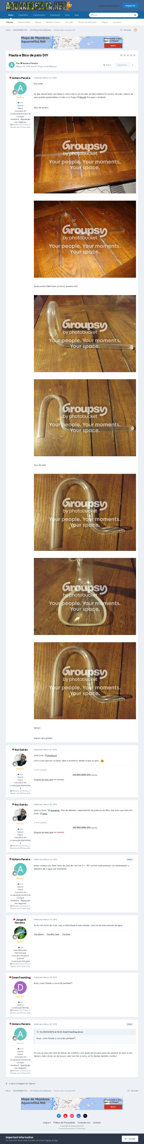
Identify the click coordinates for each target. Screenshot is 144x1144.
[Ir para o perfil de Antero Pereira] (12, 65)
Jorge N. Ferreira (21, 921)
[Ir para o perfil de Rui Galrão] (20, 759)
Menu (10, 15)
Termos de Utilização (87, 22)
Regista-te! (130, 6)
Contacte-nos (84, 1122)
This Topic (123, 15)
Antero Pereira (30, 63)
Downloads (55, 15)
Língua (46, 1122)
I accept (131, 1138)
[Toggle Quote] (38, 1032)
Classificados (39, 15)
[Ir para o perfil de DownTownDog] (20, 987)
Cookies (97, 1122)
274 (21, 103)
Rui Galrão (21, 749)
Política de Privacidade (64, 1122)
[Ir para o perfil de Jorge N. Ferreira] (20, 932)
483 (21, 774)
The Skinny (39, 934)
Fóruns (9, 22)
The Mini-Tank (53, 934)
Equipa (38, 22)
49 (21, 1002)
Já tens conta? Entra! (109, 6)
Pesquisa (117, 22)
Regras (105, 22)
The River (66, 934)
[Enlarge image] (81, 97)
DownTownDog (21, 977)
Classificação (24, 22)
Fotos (67, 15)
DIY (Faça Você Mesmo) (45, 66)
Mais (77, 15)
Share (108, 65)
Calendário (23, 15)
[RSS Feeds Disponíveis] (135, 30)
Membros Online (53, 22)
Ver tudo (69, 22)
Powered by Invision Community (72, 1128)
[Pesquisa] (135, 15)
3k (21, 947)
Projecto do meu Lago (43, 779)
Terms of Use (52, 1140)
